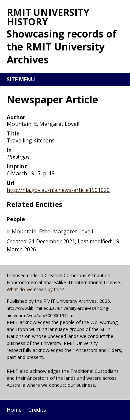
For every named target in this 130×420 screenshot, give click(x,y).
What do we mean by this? (35, 289)
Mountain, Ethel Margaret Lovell (52, 231)
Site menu (21, 79)
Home (14, 409)
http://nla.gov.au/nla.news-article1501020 (58, 190)
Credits (37, 409)
